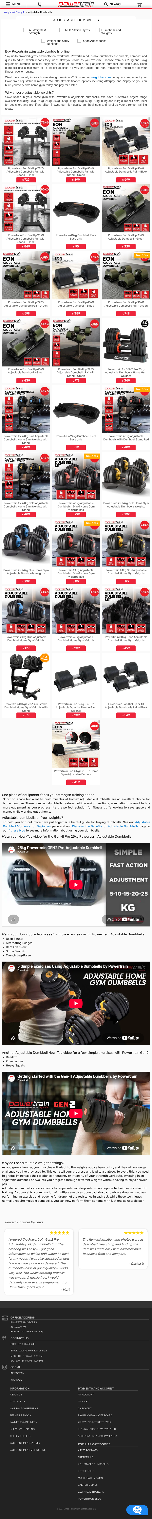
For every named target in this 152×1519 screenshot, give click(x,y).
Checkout (84, 1408)
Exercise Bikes (88, 1485)
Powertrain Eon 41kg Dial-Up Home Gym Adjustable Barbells (76, 772)
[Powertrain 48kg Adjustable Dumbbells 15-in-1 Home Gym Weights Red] (76, 499)
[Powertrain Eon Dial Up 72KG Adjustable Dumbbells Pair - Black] (126, 700)
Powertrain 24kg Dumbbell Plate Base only (76, 437)
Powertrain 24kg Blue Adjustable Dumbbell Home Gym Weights (26, 638)
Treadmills (85, 1457)
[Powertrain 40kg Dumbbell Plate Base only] (76, 231)
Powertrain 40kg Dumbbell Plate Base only (76, 237)
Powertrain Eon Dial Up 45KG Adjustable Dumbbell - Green (26, 371)
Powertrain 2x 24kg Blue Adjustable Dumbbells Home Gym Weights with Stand (26, 439)
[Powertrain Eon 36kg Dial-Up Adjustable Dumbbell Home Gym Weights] (76, 700)
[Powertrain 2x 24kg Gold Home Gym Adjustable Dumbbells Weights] (126, 499)
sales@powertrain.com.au (33, 1350)
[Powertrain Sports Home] (76, 4)
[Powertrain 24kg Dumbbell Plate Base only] (76, 432)
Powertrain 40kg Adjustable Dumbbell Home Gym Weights (76, 638)
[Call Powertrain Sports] (39, 4)
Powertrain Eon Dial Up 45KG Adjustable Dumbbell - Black (76, 304)
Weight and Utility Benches (58, 42)
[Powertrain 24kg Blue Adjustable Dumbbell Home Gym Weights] (26, 633)
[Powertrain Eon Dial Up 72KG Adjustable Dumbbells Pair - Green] (26, 298)
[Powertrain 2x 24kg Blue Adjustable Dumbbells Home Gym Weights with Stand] (26, 432)
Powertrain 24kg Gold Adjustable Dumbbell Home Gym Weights (126, 572)
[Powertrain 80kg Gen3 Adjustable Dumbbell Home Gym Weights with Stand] (26, 700)
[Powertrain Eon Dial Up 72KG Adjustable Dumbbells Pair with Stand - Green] (76, 365)
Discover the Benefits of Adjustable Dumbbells (105, 826)
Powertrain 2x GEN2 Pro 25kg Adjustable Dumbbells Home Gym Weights (126, 373)
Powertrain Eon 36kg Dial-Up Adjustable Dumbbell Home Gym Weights (76, 707)
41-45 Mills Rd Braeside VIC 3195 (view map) (26, 1329)
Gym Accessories (94, 40)
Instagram (17, 1373)
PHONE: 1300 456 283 (22, 1344)
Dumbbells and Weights (111, 31)
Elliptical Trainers (91, 1491)
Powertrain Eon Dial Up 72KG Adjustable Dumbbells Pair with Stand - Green (76, 373)
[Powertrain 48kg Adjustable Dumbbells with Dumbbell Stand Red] (126, 432)
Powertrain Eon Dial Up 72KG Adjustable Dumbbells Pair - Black (126, 705)
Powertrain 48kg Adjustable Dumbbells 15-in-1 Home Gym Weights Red (76, 507)
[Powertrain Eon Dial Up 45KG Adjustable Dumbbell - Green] (26, 365)
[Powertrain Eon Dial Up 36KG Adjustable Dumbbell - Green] (126, 231)
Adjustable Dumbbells (93, 1464)
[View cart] (139, 4)
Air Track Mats (88, 1450)
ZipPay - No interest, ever (94, 1422)
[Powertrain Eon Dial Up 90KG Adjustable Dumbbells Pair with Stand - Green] (76, 164)
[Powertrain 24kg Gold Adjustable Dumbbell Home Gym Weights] (126, 566)
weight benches (101, 77)
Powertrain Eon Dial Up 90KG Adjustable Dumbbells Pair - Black (126, 170)
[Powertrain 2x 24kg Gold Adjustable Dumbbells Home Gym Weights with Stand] (26, 499)
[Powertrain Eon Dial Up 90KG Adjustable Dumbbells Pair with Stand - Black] (26, 231)
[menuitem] (40, 31)
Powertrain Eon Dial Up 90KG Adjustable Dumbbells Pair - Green (126, 304)
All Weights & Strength (37, 31)
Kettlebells (86, 1471)
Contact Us (19, 1338)
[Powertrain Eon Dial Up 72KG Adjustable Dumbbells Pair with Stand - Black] (26, 164)
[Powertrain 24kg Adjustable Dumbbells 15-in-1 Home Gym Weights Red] (76, 566)
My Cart (83, 1401)
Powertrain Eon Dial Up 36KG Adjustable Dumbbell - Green (126, 237)
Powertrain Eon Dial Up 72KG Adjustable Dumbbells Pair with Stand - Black (26, 172)
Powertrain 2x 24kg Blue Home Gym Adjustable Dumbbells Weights (26, 572)
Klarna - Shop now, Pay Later (97, 1429)
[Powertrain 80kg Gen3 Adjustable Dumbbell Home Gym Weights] (126, 633)
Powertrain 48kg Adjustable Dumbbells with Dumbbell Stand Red (126, 437)
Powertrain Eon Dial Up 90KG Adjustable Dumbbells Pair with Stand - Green (76, 172)
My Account (86, 1394)
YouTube (16, 1379)
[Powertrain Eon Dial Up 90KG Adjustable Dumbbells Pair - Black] (126, 164)
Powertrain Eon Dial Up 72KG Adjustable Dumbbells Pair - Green (26, 304)
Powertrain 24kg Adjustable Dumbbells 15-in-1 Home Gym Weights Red (76, 574)
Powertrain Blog (89, 1498)
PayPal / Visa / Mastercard (95, 1415)
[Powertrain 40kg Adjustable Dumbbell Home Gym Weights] (76, 633)
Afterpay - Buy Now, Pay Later (97, 1436)
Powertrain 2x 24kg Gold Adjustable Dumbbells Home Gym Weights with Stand (26, 507)
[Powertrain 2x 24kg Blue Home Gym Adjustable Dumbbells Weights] (26, 566)
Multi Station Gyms (77, 30)
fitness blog (17, 830)
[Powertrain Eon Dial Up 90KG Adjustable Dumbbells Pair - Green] (126, 298)
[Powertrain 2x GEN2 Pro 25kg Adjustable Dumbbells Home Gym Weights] (126, 365)
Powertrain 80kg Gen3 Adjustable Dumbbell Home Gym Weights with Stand (26, 707)
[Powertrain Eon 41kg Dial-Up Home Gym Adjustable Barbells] (76, 767)
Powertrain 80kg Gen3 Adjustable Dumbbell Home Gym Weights (126, 638)
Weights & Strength (14, 12)
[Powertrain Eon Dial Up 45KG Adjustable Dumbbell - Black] (76, 298)
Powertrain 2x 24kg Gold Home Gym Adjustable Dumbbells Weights (126, 505)
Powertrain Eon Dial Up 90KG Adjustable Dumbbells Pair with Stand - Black (26, 239)
